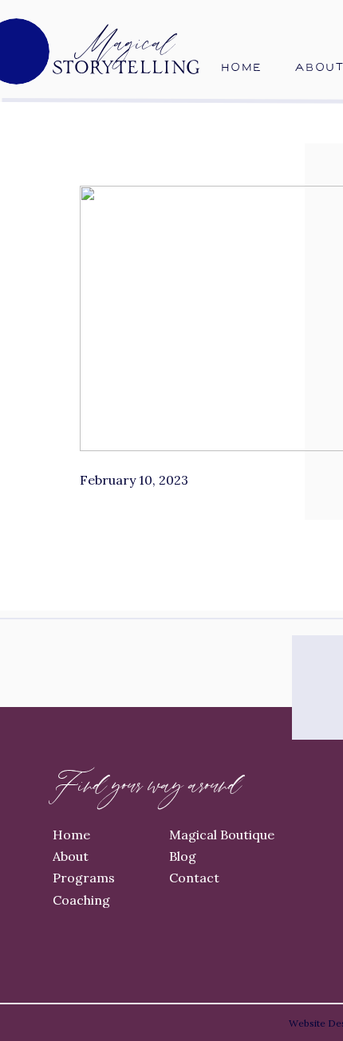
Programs (84, 878)
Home (71, 835)
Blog (182, 856)
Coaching (81, 900)
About (71, 856)
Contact (194, 878)
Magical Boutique (221, 835)
